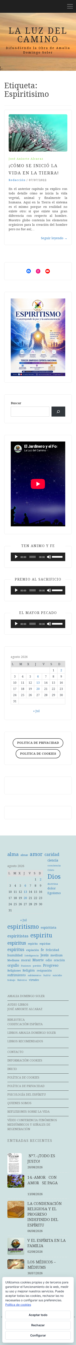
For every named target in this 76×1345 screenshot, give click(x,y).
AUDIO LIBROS (17, 1004)
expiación (32, 950)
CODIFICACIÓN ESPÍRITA (25, 1024)
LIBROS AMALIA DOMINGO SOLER (31, 1032)
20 (38, 689)
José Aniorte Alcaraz (26, 158)
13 (38, 682)
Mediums (13, 960)
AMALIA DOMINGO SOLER (26, 996)
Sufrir (47, 975)
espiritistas (17, 936)
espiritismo (23, 926)
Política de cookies (18, 1304)
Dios (54, 876)
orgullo (13, 965)
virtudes (34, 980)
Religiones (14, 970)
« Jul (36, 711)
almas (24, 855)
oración (59, 960)
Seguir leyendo (54, 238)
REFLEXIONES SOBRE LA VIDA (28, 1111)
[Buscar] (58, 412)
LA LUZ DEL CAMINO (38, 35)
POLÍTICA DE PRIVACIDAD (26, 1086)
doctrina (53, 883)
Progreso (50, 965)
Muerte (38, 960)
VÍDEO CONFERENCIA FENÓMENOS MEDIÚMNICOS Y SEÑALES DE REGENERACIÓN (32, 1124)
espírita (33, 943)
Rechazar (38, 1325)
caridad (52, 854)
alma (13, 854)
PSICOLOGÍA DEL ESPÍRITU (26, 1094)
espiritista (48, 927)
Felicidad (52, 950)
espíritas (44, 943)
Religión (29, 970)
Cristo (51, 870)
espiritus (16, 943)
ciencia (53, 860)
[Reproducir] (16, 557)
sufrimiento (16, 975)
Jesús (45, 955)
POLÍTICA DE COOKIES (23, 1077)
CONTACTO (15, 1052)
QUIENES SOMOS (19, 1103)
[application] (38, 557)
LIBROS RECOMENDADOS (25, 1041)
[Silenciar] (49, 557)
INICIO (12, 1069)
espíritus (15, 949)
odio (49, 960)
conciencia (54, 865)
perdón (37, 965)
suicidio (57, 975)
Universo (22, 980)
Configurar (38, 1335)
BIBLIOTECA (16, 1019)
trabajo (11, 980)
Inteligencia (31, 955)
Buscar (16, 403)
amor (36, 854)
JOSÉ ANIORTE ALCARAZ (24, 1009)
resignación (44, 970)
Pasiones (26, 965)
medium (56, 955)
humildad (15, 955)
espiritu (41, 935)
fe (42, 950)
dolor (52, 888)
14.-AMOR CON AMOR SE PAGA (44, 1182)
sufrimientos (34, 975)
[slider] (57, 556)
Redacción (17, 180)
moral (26, 960)
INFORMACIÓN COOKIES (24, 1060)
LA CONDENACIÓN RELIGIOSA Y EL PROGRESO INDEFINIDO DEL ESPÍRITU (44, 1214)
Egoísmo (54, 893)
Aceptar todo (38, 1315)
